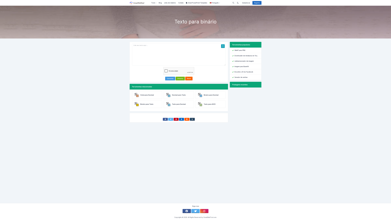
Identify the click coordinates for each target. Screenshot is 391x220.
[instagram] (204, 211)
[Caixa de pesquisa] (233, 3)
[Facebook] (165, 119)
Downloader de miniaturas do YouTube (246, 56)
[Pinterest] (176, 119)
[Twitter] (170, 119)
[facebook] (187, 211)
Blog (160, 3)
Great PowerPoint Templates (197, 3)
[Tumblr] (192, 119)
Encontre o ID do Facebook (243, 72)
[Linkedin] (181, 119)
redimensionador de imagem (244, 61)
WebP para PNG (239, 50)
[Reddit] (186, 119)
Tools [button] (153, 3)
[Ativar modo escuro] (238, 3)
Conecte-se (246, 3)
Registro (257, 3)
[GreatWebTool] (140, 2)
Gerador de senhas (241, 77)
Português (215, 3)
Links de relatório (170, 3)
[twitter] (195, 211)
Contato (181, 3)
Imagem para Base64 (241, 66)
